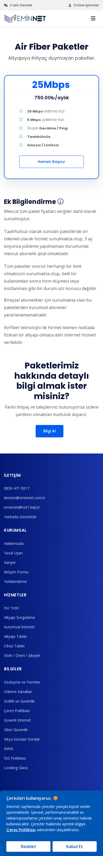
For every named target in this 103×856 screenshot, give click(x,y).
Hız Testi (11, 607)
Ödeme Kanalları (18, 691)
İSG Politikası (15, 758)
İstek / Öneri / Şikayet (22, 655)
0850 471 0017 (16, 488)
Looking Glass (16, 767)
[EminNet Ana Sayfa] (25, 18)
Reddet (28, 846)
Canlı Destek (21, 5)
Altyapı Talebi (15, 636)
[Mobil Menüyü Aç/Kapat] (93, 18)
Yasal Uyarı (13, 552)
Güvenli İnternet (17, 720)
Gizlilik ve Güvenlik (19, 701)
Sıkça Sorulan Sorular (22, 739)
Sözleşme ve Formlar (22, 682)
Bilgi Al (49, 431)
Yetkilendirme (15, 581)
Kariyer (10, 562)
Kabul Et (74, 846)
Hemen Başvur (51, 161)
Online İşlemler (86, 5)
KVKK (8, 748)
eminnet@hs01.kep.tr (22, 507)
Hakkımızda (14, 543)
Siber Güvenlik (16, 729)
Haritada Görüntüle (20, 516)
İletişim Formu (16, 571)
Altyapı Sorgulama (19, 617)
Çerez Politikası (17, 710)
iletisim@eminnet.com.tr (24, 497)
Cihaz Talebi (14, 645)
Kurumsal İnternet (19, 626)
